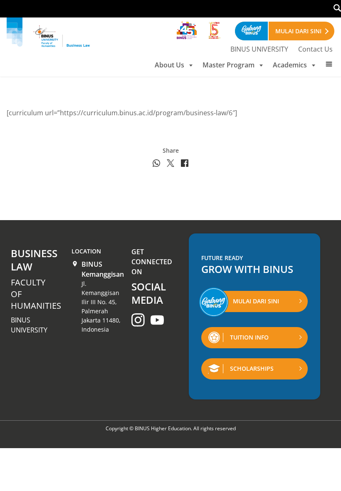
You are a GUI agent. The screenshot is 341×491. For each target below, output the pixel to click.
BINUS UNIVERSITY (259, 49)
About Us (169, 64)
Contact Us (315, 49)
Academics (290, 64)
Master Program (229, 64)
